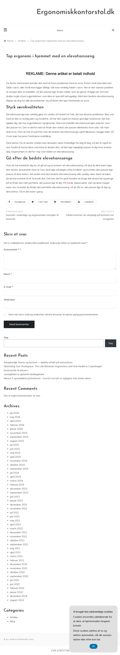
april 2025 (15, 456)
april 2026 (15, 420)
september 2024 (19, 468)
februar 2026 (17, 425)
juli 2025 (14, 444)
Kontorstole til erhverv (16, 370)
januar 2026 (16, 428)
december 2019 (18, 596)
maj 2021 (15, 548)
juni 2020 (15, 584)
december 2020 (18, 564)
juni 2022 (15, 516)
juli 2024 (14, 472)
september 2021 (19, 544)
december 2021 (18, 532)
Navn (8, 274)
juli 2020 (14, 580)
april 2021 (15, 552)
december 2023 (18, 488)
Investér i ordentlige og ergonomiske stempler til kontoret (32, 217)
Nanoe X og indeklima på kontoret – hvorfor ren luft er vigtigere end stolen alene (47, 378)
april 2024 (15, 476)
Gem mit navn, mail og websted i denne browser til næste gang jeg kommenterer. (53, 314)
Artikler (14, 617)
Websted (9, 299)
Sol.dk (70, 182)
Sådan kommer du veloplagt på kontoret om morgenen (90, 217)
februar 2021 (17, 560)
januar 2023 (16, 500)
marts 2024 (16, 480)
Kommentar (11, 249)
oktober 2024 (17, 464)
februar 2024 (17, 484)
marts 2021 (16, 556)
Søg (6, 337)
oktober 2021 (17, 540)
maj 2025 (15, 452)
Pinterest (66, 202)
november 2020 (18, 568)
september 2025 (19, 436)
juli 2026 (14, 412)
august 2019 (17, 600)
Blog (12, 621)
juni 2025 (15, 448)
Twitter (43, 202)
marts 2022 (16, 528)
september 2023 (19, 492)
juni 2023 (15, 496)
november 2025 (18, 432)
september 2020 (19, 576)
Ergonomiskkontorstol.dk (76, 12)
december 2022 (18, 504)
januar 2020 (16, 592)
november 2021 (18, 536)
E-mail (8, 286)
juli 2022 (14, 512)
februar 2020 (17, 588)
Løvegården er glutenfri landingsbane (24, 374)
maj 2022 (15, 520)
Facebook (20, 202)
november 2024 (18, 460)
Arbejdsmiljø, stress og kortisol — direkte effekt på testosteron (38, 362)
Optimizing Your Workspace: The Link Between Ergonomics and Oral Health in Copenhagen (53, 366)
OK (93, 646)
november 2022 (18, 508)
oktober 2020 (17, 572)
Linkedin (89, 202)
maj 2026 (15, 417)
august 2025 (17, 440)
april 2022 (15, 524)
